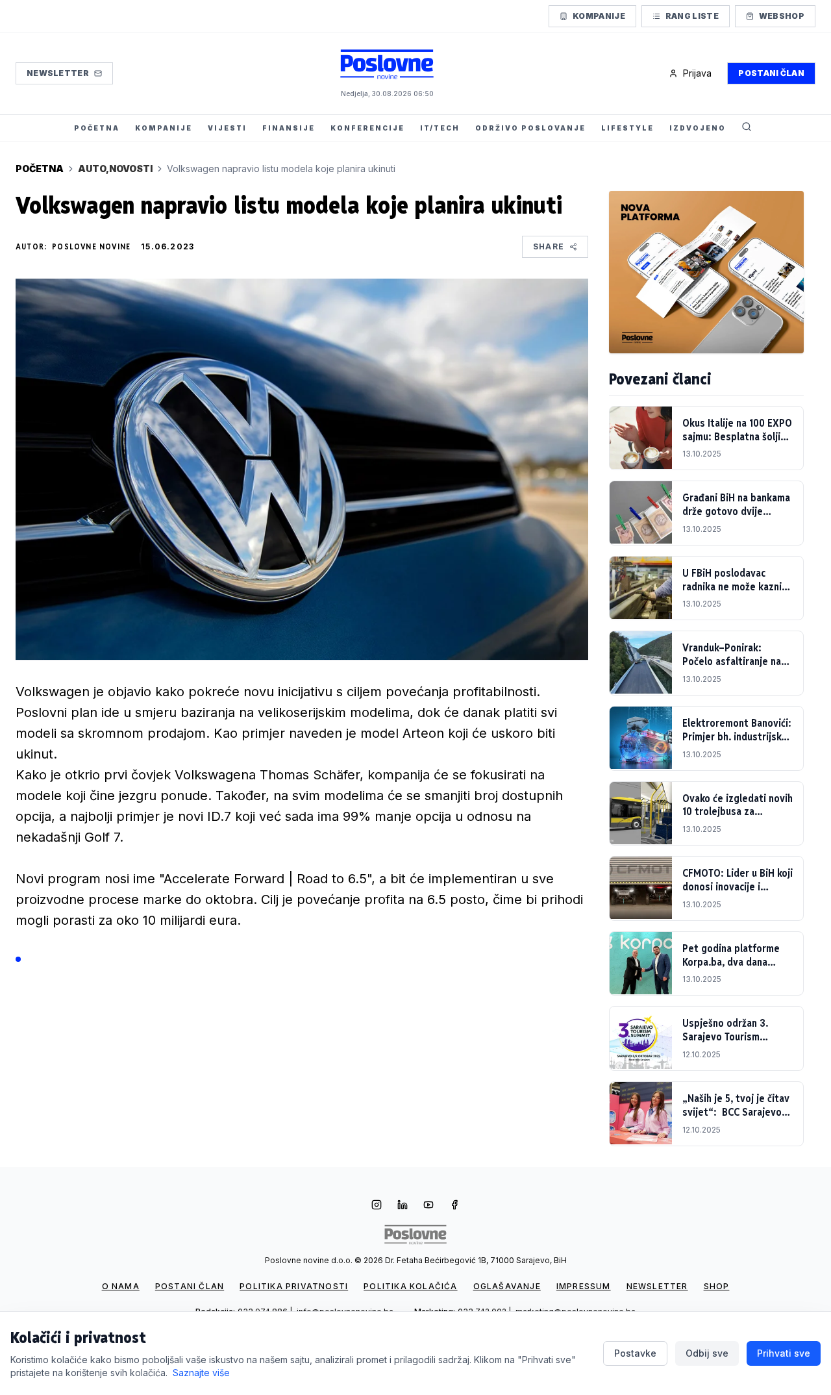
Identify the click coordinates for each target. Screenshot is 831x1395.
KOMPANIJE (163, 128)
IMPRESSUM (583, 1286)
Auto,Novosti (115, 168)
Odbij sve (707, 1353)
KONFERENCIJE (367, 128)
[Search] (746, 128)
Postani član (771, 73)
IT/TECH (440, 128)
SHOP (717, 1286)
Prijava (697, 73)
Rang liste (692, 16)
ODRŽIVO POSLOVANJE (530, 128)
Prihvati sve (783, 1353)
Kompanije (599, 16)
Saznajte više (201, 1372)
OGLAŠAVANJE (507, 1286)
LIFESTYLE (627, 128)
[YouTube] (428, 1206)
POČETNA (96, 128)
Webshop (781, 16)
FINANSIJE (288, 128)
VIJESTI (227, 128)
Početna (40, 168)
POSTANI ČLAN (189, 1286)
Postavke (635, 1353)
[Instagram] (376, 1206)
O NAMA (121, 1286)
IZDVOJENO (697, 128)
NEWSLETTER (657, 1286)
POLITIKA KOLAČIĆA (410, 1286)
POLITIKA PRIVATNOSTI (294, 1286)
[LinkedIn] (402, 1206)
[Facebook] (454, 1206)
